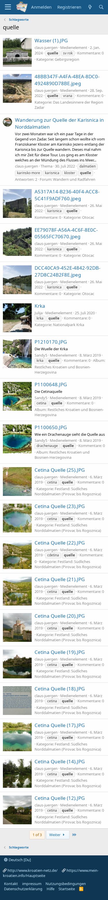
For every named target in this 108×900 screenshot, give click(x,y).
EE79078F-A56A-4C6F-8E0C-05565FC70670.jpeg (66, 233)
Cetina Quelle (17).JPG (60, 725)
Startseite (66, 888)
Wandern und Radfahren (74, 179)
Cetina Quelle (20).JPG (60, 615)
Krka (40, 305)
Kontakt (11, 883)
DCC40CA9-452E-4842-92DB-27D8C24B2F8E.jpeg (67, 271)
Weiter (55, 834)
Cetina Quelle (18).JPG (60, 688)
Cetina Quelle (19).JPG (60, 652)
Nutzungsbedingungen (66, 883)
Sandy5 (41, 355)
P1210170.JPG (51, 341)
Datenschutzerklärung (23, 888)
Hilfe (50, 888)
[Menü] (8, 7)
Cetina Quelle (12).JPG (60, 798)
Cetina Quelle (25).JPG (60, 470)
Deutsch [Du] (19, 859)
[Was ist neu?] (89, 7)
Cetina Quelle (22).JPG (60, 542)
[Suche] (101, 7)
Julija (39, 312)
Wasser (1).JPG (51, 40)
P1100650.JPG (51, 427)
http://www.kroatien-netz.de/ (32, 870)
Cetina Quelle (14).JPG (60, 761)
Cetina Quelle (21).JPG (60, 579)
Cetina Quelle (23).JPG (60, 506)
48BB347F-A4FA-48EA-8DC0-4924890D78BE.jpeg (67, 80)
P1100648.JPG (51, 384)
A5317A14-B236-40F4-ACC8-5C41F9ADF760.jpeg (67, 195)
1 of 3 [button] (37, 834)
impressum (31, 883)
